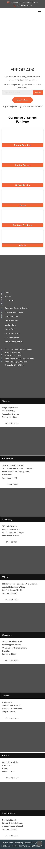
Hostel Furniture (11, 320)
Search (38, 93)
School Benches (22, 145)
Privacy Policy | (9, 842)
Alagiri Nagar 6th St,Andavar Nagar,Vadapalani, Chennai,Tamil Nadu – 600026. (10, 412)
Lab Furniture (10, 325)
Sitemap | (19, 842)
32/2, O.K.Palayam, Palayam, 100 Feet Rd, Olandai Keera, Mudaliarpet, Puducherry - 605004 (13, 531)
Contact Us (9, 300)
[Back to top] (39, 843)
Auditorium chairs (12, 337)
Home (7, 292)
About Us (8, 296)
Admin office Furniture (14, 342)
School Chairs (22, 185)
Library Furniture (11, 316)
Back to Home (22, 100)
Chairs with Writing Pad (14, 312)
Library (22, 205)
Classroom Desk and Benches (16, 308)
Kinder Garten (10, 329)
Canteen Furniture (12, 333)
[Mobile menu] (39, 12)
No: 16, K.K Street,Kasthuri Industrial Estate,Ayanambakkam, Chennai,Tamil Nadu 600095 (12, 824)
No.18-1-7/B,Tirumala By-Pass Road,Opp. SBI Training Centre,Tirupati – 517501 (12, 707)
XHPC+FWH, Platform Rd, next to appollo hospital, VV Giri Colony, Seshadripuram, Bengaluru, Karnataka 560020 (14, 647)
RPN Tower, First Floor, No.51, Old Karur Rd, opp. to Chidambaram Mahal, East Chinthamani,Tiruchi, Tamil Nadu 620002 (19, 588)
